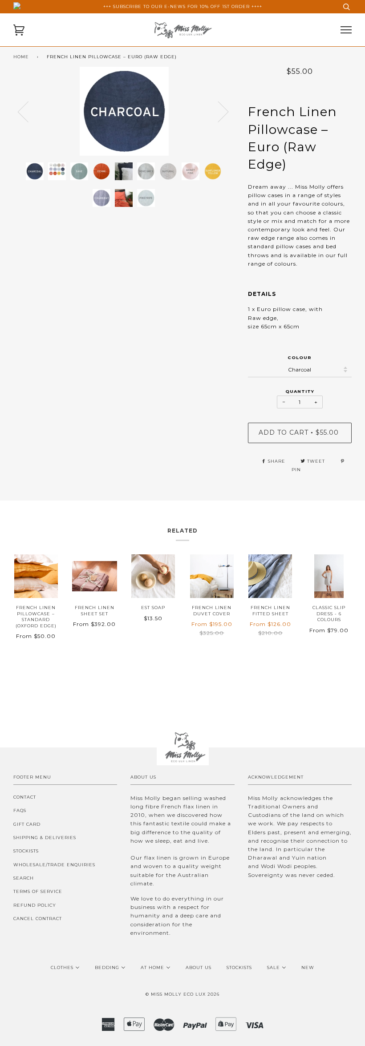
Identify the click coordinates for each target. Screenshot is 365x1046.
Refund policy (34, 905)
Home (21, 56)
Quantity (299, 391)
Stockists (26, 850)
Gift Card (27, 824)
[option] (124, 111)
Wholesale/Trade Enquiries (54, 864)
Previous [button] (28, 111)
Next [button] (234, 120)
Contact (24, 797)
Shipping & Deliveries (44, 837)
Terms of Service (37, 891)
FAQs (19, 810)
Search (23, 878)
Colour (300, 357)
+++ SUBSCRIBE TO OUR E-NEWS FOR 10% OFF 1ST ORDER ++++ (182, 6)
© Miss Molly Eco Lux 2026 (182, 994)
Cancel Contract (37, 918)
